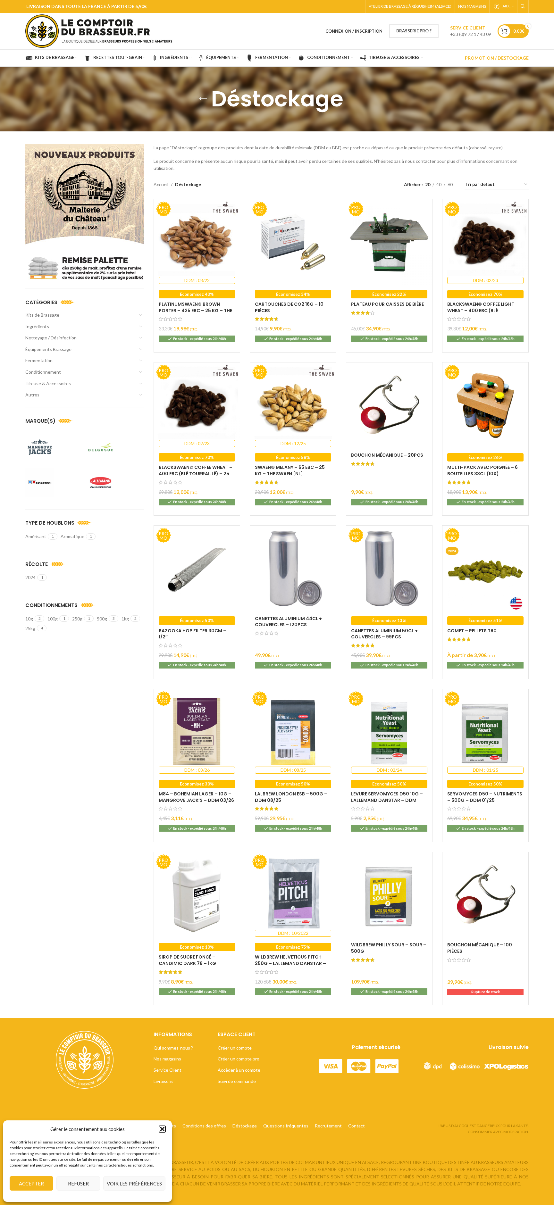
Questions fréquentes (285, 1125)
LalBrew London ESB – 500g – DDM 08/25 (291, 797)
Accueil (161, 184)
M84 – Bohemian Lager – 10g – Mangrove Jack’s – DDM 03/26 (196, 797)
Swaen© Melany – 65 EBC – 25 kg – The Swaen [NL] (290, 470)
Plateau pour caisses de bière (387, 304)
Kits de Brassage (42, 315)
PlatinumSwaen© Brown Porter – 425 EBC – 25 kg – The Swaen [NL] (195, 310)
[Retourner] (203, 99)
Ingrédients (37, 326)
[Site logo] (101, 30)
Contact (356, 1125)
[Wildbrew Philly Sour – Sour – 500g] (389, 895)
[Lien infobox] (470, 31)
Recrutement (328, 1125)
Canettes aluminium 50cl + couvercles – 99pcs (384, 633)
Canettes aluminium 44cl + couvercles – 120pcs (288, 621)
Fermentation (39, 360)
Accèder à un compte (239, 1070)
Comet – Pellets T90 (472, 630)
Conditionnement (43, 372)
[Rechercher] (522, 6)
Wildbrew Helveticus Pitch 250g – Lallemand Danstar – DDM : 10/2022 (290, 963)
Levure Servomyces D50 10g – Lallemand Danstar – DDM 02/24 (387, 800)
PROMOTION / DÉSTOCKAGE (497, 58)
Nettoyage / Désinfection (51, 337)
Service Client (167, 1070)
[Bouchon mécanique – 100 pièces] (485, 895)
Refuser (78, 1183)
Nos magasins (167, 1058)
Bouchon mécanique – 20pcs (387, 455)
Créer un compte (235, 1048)
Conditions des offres (204, 1125)
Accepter (31, 1183)
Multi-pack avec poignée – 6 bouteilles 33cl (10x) (482, 470)
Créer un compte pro (238, 1058)
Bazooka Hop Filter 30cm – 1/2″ (192, 633)
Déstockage (244, 1125)
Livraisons (163, 1081)
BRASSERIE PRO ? (414, 30)
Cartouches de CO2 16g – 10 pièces (289, 307)
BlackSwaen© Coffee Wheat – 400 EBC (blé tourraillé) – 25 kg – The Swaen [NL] (195, 473)
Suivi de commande (237, 1081)
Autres (32, 394)
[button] (162, 1129)
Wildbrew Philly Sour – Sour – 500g (388, 948)
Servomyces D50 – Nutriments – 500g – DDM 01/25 (484, 797)
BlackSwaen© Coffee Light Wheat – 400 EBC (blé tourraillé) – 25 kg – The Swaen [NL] (480, 313)
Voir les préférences (134, 1183)
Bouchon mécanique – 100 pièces (479, 948)
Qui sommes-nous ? (173, 1048)
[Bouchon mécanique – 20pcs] (389, 405)
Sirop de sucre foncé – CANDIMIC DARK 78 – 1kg (187, 960)
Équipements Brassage (48, 349)
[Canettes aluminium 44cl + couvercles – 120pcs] (293, 568)
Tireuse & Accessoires (48, 383)
